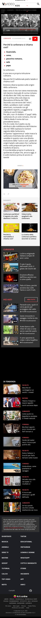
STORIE (23, 568)
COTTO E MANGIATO (28, 563)
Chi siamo (8, 606)
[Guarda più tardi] (30, 38)
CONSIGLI (25, 424)
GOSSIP (5, 563)
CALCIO (5, 574)
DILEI (29, 601)
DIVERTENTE (6, 536)
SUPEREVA (29, 603)
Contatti (12, 591)
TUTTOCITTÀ (23, 601)
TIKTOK (23, 536)
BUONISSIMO (21, 603)
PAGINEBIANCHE (14, 601)
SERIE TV (5, 552)
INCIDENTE (24, 574)
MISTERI (5, 558)
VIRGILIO (11, 599)
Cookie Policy (32, 606)
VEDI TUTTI (31, 299)
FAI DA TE (25, 385)
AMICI (22, 584)
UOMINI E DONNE (27, 552)
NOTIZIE (25, 398)
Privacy (24, 606)
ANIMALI (5, 547)
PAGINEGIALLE (19, 599)
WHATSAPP (24, 558)
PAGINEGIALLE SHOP (31, 599)
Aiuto (27, 607)
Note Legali (16, 606)
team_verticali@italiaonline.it (14, 528)
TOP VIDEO (6, 579)
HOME (3, 10)
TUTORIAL (6, 568)
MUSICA (5, 542)
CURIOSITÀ (10, 10)
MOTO (4, 584)
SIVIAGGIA (35, 601)
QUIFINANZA (12, 603)
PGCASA (6, 601)
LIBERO (6, 599)
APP (22, 579)
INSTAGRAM (25, 547)
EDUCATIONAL (26, 542)
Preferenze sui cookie (18, 607)
